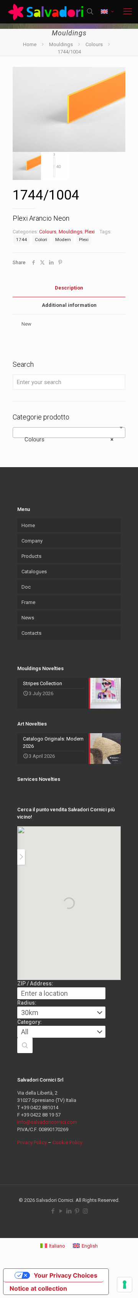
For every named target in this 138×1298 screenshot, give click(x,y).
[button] (25, 1045)
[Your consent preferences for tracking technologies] (124, 1284)
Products (31, 556)
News (27, 618)
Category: (29, 1022)
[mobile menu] (127, 11)
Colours (94, 44)
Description (69, 288)
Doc (26, 587)
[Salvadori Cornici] (47, 11)
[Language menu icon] (107, 11)
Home (29, 44)
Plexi (90, 232)
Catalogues (34, 571)
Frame (28, 602)
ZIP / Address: (35, 983)
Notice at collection (38, 1288)
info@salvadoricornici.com (47, 1122)
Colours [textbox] (66, 439)
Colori (41, 239)
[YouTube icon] (61, 1211)
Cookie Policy (67, 1142)
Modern (63, 239)
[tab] (69, 288)
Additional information (69, 305)
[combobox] (69, 432)
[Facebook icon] (53, 1211)
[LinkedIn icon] (69, 1211)
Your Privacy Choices (65, 1275)
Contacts (31, 633)
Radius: (26, 1003)
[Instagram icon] (85, 1211)
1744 (21, 239)
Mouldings (61, 44)
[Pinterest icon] (77, 1211)
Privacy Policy (32, 1142)
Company (32, 541)
